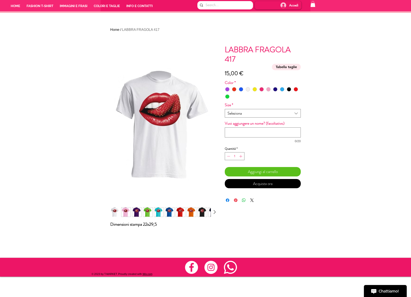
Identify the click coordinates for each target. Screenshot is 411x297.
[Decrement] (228, 156)
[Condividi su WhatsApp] (243, 200)
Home (114, 29)
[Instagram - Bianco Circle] (210, 267)
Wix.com (147, 274)
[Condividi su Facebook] (227, 200)
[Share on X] (252, 200)
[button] (312, 4)
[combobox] (263, 113)
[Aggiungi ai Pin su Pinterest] (235, 200)
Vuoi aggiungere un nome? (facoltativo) (254, 123)
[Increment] (241, 156)
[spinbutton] (234, 156)
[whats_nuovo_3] (230, 267)
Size (229, 105)
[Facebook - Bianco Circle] (191, 267)
